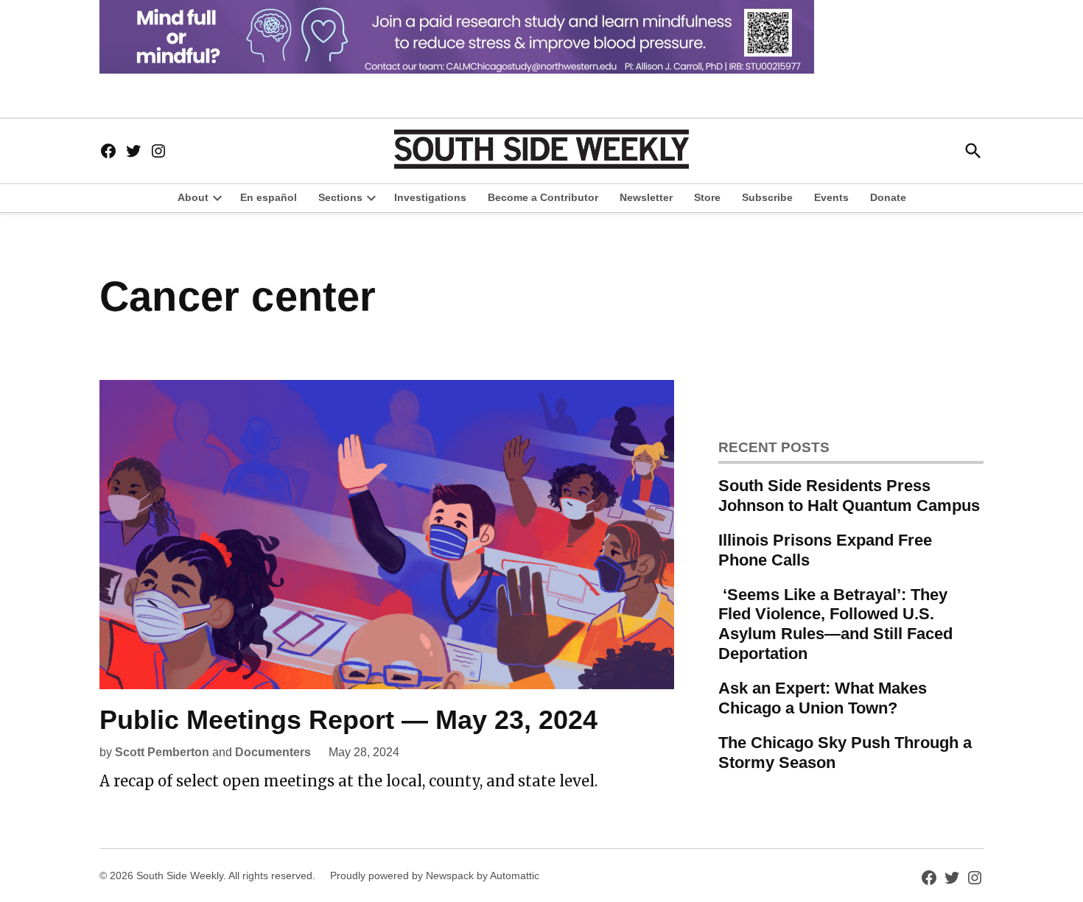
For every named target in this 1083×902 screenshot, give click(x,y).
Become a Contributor (543, 197)
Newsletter (646, 197)
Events (831, 197)
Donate (888, 197)
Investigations (430, 197)
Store (707, 197)
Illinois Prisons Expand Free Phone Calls (825, 550)
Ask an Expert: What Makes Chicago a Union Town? (822, 698)
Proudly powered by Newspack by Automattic (434, 875)
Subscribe (767, 197)
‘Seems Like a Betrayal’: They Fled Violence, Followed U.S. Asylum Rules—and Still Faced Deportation (835, 624)
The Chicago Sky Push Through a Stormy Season (845, 752)
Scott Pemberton (162, 752)
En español (268, 197)
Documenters (273, 752)
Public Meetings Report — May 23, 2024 (348, 720)
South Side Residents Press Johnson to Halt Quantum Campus (849, 495)
